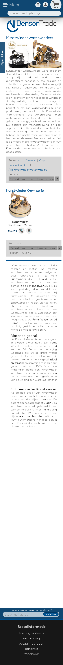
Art (20, 160)
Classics (30, 160)
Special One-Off (19, 165)
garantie (31, 649)
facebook (31, 654)
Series (12, 160)
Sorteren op (16, 174)
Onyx (42, 160)
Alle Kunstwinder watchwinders (28, 169)
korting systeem (31, 633)
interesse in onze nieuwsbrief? (31, 610)
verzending (31, 638)
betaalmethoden (31, 643)
